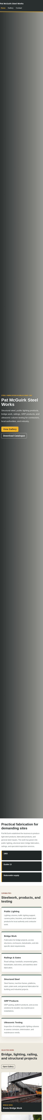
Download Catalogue (14, 436)
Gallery (10, 8)
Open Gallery (8, 1067)
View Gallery (10, 429)
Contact (19, 8)
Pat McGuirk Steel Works (11, 3)
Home (3, 8)
